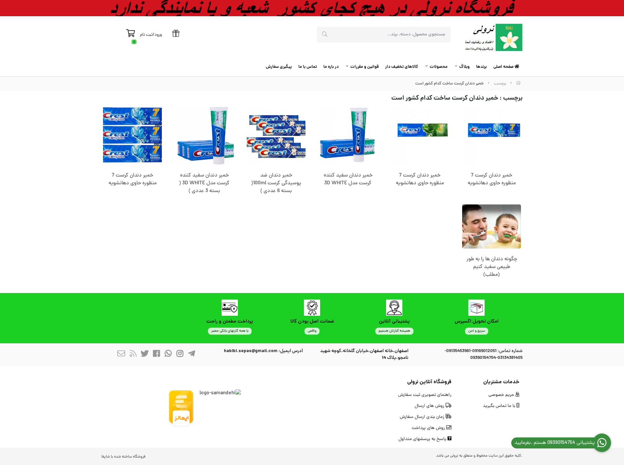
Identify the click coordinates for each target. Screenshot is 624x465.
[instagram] (180, 354)
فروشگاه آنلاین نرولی (429, 382)
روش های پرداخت (429, 428)
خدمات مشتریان (501, 382)
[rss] (133, 354)
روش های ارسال (430, 406)
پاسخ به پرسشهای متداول (423, 439)
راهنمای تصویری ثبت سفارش (424, 395)
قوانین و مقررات (364, 67)
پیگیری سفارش (279, 67)
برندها (481, 67)
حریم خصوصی (501, 395)
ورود (158, 35)
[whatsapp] (168, 354)
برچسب (500, 83)
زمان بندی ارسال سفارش (423, 417)
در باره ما (331, 67)
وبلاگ (464, 67)
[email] (121, 354)
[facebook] (156, 354)
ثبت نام (146, 35)
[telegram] (191, 354)
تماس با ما (307, 67)
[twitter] (145, 354)
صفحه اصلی (503, 67)
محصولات (439, 67)
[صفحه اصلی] (518, 83)
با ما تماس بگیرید (499, 406)
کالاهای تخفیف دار (401, 67)
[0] (130, 35)
